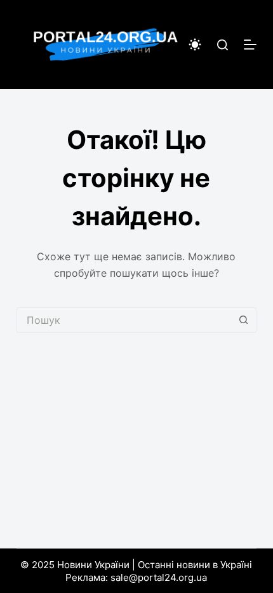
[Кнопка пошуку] (243, 320)
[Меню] (250, 44)
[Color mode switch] (195, 44)
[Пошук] (222, 44)
